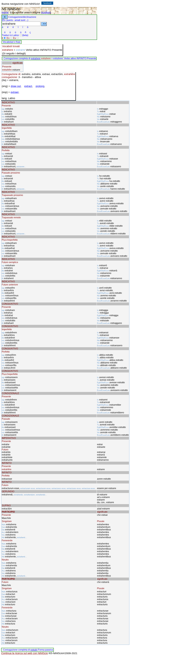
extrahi (33, 650)
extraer (15, 92)
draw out (16, 86)
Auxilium (46, 12)
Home (5, 12)
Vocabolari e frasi (11, 42)
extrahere (36, 58)
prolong (40, 86)
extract (28, 86)
